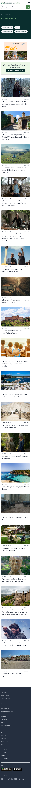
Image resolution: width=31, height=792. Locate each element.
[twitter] (12, 779)
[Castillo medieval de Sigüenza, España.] (15, 307)
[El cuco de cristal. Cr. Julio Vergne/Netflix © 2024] (15, 78)
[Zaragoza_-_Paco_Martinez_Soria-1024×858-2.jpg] (15, 556)
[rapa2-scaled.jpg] (15, 246)
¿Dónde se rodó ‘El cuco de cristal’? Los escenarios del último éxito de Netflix (14, 104)
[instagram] (5, 779)
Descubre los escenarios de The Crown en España (13, 549)
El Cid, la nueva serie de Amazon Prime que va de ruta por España (14, 644)
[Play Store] (6, 768)
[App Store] (17, 768)
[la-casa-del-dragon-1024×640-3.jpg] (15, 433)
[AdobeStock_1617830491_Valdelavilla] (15, 112)
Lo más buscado (5, 725)
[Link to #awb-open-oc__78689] (29, 3)
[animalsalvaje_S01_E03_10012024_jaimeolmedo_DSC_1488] (15, 178)
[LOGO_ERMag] (10, 2)
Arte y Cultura (6, 99)
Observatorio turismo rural (8, 701)
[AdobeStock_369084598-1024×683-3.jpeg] (15, 464)
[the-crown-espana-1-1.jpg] (15, 525)
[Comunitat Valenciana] (15, 42)
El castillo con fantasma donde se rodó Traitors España (14, 332)
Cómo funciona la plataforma (9, 744)
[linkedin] (23, 779)
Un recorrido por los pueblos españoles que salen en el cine (13, 675)
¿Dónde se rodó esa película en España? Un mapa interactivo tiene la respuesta (15, 137)
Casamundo (4, 758)
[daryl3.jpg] (15, 211)
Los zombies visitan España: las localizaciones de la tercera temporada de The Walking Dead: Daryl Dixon (14, 237)
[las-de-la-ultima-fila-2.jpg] (15, 338)
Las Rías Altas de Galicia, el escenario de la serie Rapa (12, 270)
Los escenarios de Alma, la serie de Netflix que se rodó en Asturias (14, 395)
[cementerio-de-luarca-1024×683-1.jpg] (15, 371)
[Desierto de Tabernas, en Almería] (15, 650)
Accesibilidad (4, 741)
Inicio (2, 14)
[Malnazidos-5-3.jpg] (15, 402)
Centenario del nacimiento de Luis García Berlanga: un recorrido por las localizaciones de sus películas (14, 612)
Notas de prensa (5, 698)
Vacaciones (4, 722)
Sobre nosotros (5, 695)
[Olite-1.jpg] (15, 494)
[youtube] (15, 779)
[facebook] (2, 779)
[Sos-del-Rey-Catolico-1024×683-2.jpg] (15, 587)
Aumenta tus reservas (7, 711)
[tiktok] (9, 779)
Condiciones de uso (6, 733)
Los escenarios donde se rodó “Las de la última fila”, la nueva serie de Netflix (15, 363)
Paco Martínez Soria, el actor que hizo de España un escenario (14, 580)
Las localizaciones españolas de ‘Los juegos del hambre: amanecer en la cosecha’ (15, 170)
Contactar (3, 704)
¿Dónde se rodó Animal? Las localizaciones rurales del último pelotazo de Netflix (14, 203)
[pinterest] (19, 779)
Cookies (3, 738)
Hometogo (4, 752)
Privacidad (4, 735)
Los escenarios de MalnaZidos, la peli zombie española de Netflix (15, 426)
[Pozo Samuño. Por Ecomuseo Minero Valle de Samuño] (15, 277)
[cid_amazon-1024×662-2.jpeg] (15, 620)
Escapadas (4, 719)
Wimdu (3, 755)
